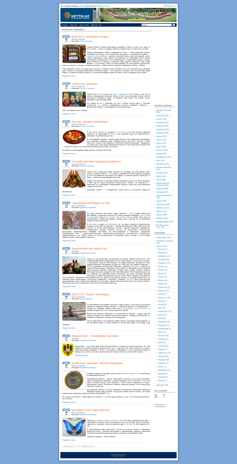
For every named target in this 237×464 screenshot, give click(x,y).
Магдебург (135, 266)
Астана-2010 (161, 119)
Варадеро (129, 308)
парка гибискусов (112, 420)
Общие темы (161, 237)
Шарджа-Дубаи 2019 (164, 222)
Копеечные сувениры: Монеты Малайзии (97, 363)
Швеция (161, 373)
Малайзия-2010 (162, 164)
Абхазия (161, 249)
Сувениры (88, 41)
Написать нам (96, 25)
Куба (82, 41)
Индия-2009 (161, 147)
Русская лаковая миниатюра (90, 121)
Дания (160, 273)
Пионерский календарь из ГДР (91, 203)
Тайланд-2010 (162, 192)
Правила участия (103, 6)
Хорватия (162, 363)
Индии (132, 373)
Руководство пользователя (160, 405)
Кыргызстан (163, 311)
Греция (161, 266)
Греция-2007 (161, 136)
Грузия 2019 (161, 140)
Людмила (75, 251)
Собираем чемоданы (164, 241)
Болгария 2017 (162, 122)
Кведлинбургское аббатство (89, 248)
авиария (100, 420)
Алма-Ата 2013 (162, 115)
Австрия (161, 253)
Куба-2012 (160, 160)
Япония (161, 380)
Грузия (161, 270)
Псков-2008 (161, 180)
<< (76, 446)
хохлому (100, 94)
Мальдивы (162, 325)
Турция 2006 (161, 201)
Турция (161, 349)
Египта (138, 373)
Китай (160, 304)
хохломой (120, 132)
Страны (159, 246)
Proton (107, 393)
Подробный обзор (68, 76)
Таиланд (161, 346)
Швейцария (163, 370)
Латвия (161, 315)
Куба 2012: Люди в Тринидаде (90, 294)
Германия (83, 207)
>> (93, 446)
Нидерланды (163, 329)
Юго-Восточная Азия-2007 (162, 226)
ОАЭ (160, 332)
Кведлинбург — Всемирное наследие (95, 335)
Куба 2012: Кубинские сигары (90, 36)
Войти (82, 6)
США (160, 342)
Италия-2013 (161, 153)
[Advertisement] (164, 65)
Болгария (162, 259)
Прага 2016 (161, 176)
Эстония (161, 377)
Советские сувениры (85, 83)
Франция (161, 360)
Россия (82, 88)
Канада (161, 301)
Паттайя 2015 (161, 173)
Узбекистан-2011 (163, 208)
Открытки (73, 25)
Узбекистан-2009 (163, 204)
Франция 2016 (162, 218)
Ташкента (112, 217)
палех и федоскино (120, 94)
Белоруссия (163, 256)
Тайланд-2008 (162, 188)
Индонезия (162, 287)
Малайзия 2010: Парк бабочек (90, 410)
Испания (161, 291)
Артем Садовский (78, 39)
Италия (161, 294)
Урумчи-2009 (161, 215)
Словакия (162, 339)
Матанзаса (143, 308)
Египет (161, 277)
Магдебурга (113, 224)
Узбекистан (162, 353)
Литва (160, 318)
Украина (161, 356)
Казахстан (162, 297)
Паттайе (129, 424)
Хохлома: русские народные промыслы (96, 161)
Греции (125, 373)
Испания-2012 (162, 150)
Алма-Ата (143, 215)
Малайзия (84, 368)
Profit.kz (121, 456)
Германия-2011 (162, 133)
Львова (123, 217)
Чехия (160, 367)
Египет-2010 (161, 143)
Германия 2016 (162, 129)
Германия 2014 (162, 126)
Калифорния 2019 (163, 157)
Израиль (161, 280)
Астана (89, 217)
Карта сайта (84, 25)
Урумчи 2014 (161, 211)
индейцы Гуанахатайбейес (97, 56)
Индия (160, 284)
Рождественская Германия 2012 (162, 184)
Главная (65, 25)
